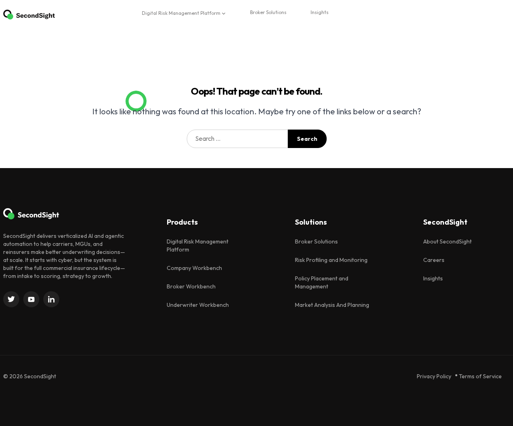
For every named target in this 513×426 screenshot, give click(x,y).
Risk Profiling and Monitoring (331, 260)
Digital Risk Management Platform (181, 13)
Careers (433, 260)
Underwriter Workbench (198, 304)
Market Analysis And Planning (332, 304)
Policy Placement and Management (321, 282)
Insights (320, 12)
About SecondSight (447, 241)
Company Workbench (194, 268)
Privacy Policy (434, 376)
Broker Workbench (191, 286)
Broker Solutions (268, 12)
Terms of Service (480, 376)
